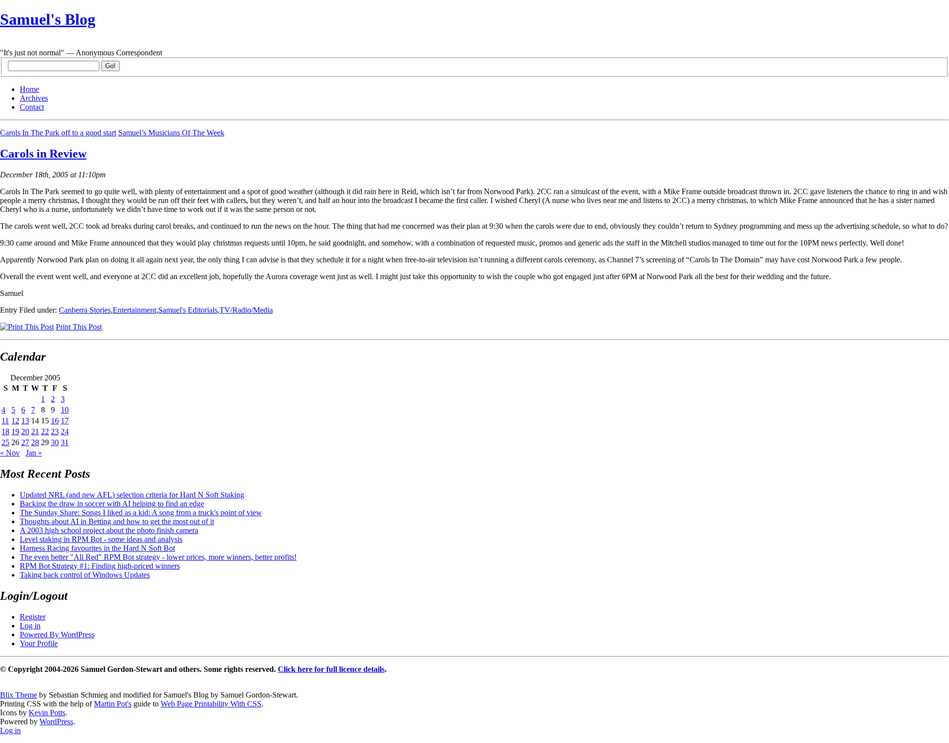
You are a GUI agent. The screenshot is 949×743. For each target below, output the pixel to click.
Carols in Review (43, 153)
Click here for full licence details (331, 669)
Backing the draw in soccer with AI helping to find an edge (112, 503)
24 (65, 431)
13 (25, 420)
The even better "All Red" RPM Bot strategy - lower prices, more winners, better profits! (158, 557)
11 (5, 420)
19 (15, 431)
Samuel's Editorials (187, 310)
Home (29, 89)
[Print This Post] (27, 327)
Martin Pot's (112, 704)
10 (65, 410)
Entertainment (134, 310)
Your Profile (39, 643)
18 (5, 431)
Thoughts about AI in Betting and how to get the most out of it (117, 521)
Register (32, 617)
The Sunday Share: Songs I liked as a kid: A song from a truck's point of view (141, 512)
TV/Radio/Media (246, 310)
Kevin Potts (47, 712)
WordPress (56, 721)
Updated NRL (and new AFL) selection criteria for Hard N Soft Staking (132, 495)
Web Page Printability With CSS (211, 704)
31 (65, 442)
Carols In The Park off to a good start (58, 132)
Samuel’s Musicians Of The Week (171, 132)
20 (25, 431)
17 (65, 420)
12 (15, 420)
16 (55, 420)
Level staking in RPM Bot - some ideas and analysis (101, 539)
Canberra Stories (85, 310)
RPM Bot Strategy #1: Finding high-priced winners (100, 566)
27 (25, 442)
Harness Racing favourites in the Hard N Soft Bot (97, 548)
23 (55, 431)
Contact (32, 107)
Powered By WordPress (57, 634)
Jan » (34, 453)
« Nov (10, 453)
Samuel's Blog (47, 19)
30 (55, 442)
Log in (30, 625)
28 (35, 442)
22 (45, 431)
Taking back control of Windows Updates (85, 575)
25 (5, 442)
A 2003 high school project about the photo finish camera (109, 530)
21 (35, 431)
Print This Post (79, 327)
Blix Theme (18, 695)
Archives (34, 98)
